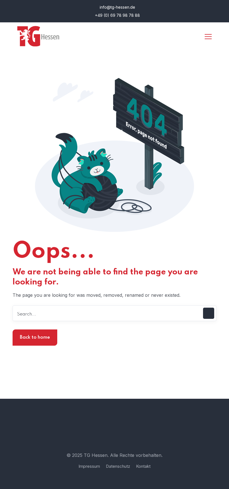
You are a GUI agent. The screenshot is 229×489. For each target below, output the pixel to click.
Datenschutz (118, 466)
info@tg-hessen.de (117, 7)
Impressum (89, 466)
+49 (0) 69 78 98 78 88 (117, 15)
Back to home (35, 337)
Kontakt (143, 466)
